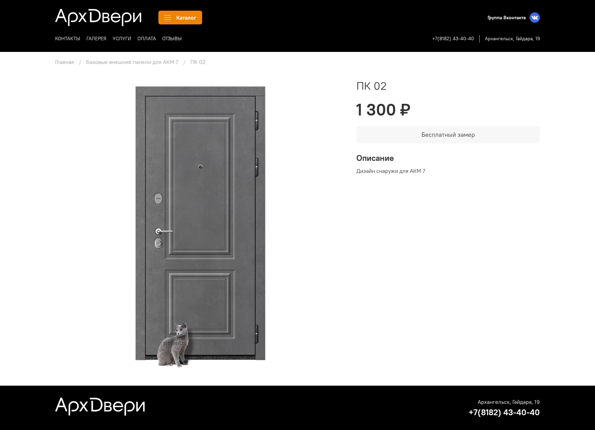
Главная (64, 61)
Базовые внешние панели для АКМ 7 (132, 61)
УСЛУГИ (122, 38)
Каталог (186, 17)
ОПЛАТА (146, 38)
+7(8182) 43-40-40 (453, 38)
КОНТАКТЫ (67, 38)
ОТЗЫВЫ (172, 38)
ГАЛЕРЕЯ (96, 38)
